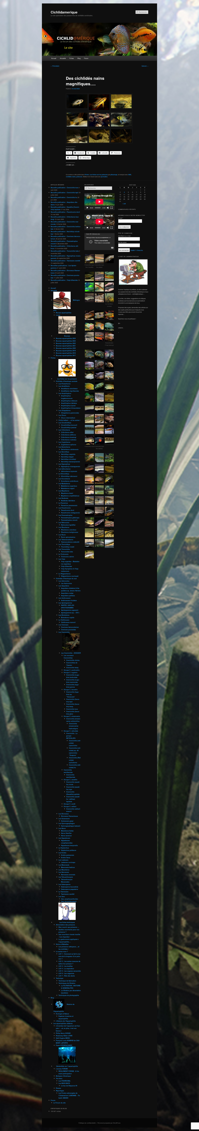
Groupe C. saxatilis (70, 779)
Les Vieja (62, 559)
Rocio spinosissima (68, 537)
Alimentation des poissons (65, 925)
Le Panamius (63, 503)
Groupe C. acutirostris (71, 670)
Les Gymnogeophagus (67, 823)
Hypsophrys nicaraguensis (70, 466)
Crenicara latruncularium (70, 627)
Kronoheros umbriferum (69, 481)
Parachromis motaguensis (70, 513)
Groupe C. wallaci (70, 806)
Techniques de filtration (67, 983)
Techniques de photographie (69, 995)
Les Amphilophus (65, 393)
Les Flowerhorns (64, 384)
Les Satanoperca (64, 884)
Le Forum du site (59, 1103)
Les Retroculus (64, 522)
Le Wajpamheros (64, 574)
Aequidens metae (67, 593)
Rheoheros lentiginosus (69, 532)
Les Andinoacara (64, 598)
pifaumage (113, 175)
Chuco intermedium (68, 418)
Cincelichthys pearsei (68, 427)
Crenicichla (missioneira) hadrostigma (73, 725)
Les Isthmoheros (64, 469)
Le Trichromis (63, 554)
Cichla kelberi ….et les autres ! (69, 420)
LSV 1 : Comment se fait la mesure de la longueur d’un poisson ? (70, 956)
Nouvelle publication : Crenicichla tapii (64, 192)
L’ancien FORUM (62, 1069)
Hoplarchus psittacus (68, 850)
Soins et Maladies (62, 944)
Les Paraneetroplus (65, 515)
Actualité (63, 58)
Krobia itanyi (65, 857)
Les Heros (62, 828)
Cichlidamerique (64, 12)
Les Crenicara (63, 625)
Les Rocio (62, 535)
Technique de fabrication (67, 981)
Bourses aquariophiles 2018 (66, 353)
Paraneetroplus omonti (69, 520)
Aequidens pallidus (68, 595)
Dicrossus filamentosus (69, 816)
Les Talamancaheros (66, 539)
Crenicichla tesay (72, 667)
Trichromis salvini (67, 556)
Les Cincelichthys (65, 423)
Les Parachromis (65, 508)
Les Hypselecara (64, 838)
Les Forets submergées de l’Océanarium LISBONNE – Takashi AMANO (69, 1095)
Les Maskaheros (64, 483)
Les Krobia (62, 853)
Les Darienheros (64, 447)
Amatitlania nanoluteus (69, 388)
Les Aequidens (64, 586)
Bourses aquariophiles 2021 (66, 346)
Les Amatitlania (64, 386)
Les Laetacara (63, 860)
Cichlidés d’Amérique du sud (66, 578)
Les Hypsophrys (64, 464)
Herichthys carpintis (68, 454)
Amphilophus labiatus (69, 403)
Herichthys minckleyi (68, 459)
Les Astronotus (64, 581)
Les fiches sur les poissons (99, 175)
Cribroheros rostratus (68, 440)
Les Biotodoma (64, 615)
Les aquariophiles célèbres (63, 1023)
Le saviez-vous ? (62, 951)
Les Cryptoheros (64, 442)
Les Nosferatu (63, 498)
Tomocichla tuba (67, 552)
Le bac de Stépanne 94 (69, 1086)
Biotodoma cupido (67, 617)
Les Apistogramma (65, 603)
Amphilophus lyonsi (68, 405)
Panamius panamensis (69, 505)
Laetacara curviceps (68, 862)
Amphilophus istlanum (69, 401)
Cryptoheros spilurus (68, 444)
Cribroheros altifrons (68, 435)
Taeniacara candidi (67, 894)
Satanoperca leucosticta (69, 887)
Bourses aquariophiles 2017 (66, 355)
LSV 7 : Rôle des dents (67, 976)
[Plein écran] (111, 208)
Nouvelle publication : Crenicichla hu (64, 197)
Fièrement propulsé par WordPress (108, 1123)
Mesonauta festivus (68, 867)
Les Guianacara (64, 818)
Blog (79, 58)
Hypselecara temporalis (69, 845)
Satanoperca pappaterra (69, 889)
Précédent (55, 66)
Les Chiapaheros (64, 410)
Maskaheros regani (68, 488)
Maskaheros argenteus (69, 486)
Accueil (53, 58)
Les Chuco (62, 415)
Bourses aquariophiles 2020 (66, 348)
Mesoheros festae (67, 831)
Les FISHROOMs (64, 1081)
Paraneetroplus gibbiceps (70, 518)
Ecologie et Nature (62, 1014)
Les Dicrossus (64, 814)
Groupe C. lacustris (71, 689)
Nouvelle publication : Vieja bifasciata (64, 280)
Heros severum (66, 835)
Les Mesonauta (64, 865)
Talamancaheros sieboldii (70, 542)
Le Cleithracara (64, 620)
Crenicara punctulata (68, 629)
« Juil (124, 204)
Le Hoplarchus (64, 848)
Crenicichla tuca (72, 709)
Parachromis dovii (67, 510)
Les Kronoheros (64, 479)
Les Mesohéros (64, 870)
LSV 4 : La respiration (66, 968)
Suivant (145, 66)
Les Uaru (62, 896)
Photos (58, 1088)
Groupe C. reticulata (71, 731)
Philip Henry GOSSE (63, 1033)
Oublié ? (133, 250)
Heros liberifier (66, 833)
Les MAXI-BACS (64, 1083)
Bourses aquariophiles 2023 (66, 341)
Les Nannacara (64, 872)
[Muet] (108, 208)
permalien (104, 177)
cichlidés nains (71, 177)
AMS (129, 175)
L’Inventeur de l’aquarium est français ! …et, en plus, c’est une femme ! (68, 1028)
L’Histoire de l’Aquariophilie (66, 1021)
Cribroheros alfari (67, 432)
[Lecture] (87, 208)
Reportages (60, 1090)
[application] (99, 201)
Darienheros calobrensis (69, 449)
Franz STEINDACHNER (64, 1045)
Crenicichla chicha (72, 660)
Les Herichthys (64, 452)
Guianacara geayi (67, 821)
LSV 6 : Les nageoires (66, 973)
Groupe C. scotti (69, 804)
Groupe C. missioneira (72, 716)
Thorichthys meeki (67, 547)
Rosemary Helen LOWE (64, 1036)
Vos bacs (59, 1078)
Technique (59, 978)
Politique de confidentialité (87, 1123)
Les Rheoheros (64, 527)
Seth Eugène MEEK (63, 1038)
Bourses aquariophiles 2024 (66, 338)
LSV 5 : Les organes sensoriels (70, 971)
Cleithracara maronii (68, 622)
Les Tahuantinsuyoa (66, 877)
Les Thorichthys (64, 544)
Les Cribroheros (64, 430)
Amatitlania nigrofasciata (70, 391)
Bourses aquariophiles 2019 (66, 350)
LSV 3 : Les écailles (66, 966)
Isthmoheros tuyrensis (69, 471)
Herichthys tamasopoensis (70, 461)
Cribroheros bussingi (68, 437)
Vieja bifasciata (66, 566)
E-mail (120, 218)
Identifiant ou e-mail (124, 236)
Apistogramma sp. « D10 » (70, 613)
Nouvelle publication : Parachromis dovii (65, 212)
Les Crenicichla (64, 632)
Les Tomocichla (64, 549)
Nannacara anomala (68, 874)
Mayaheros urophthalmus (70, 496)
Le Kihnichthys (64, 474)
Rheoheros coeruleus (68, 530)
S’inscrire (140, 250)
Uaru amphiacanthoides (69, 899)
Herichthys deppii (67, 457)
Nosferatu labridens (68, 500)
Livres (58, 315)
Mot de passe (122, 242)
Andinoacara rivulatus (69, 600)
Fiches (71, 58)
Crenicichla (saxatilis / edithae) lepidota (73, 799)
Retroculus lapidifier (68, 525)
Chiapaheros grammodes (70, 413)
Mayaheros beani (67, 493)
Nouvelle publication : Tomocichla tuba (65, 251)
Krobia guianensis (67, 855)
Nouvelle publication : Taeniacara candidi (65, 261)
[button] (77, 101)
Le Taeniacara (63, 892)
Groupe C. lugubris (70, 672)
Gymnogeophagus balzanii (70, 826)
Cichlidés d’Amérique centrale (66, 381)
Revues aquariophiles (63, 313)
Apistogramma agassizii (69, 610)
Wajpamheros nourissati (69, 576)
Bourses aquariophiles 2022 (66, 343)
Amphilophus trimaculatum (71, 408)
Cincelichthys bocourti (69, 425)
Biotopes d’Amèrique (63, 1076)
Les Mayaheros (64, 491)
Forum (86, 58)
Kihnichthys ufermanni (69, 476)
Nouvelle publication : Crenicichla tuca (64, 187)
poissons (79, 177)
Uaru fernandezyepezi (68, 901)
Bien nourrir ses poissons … (69, 927)
